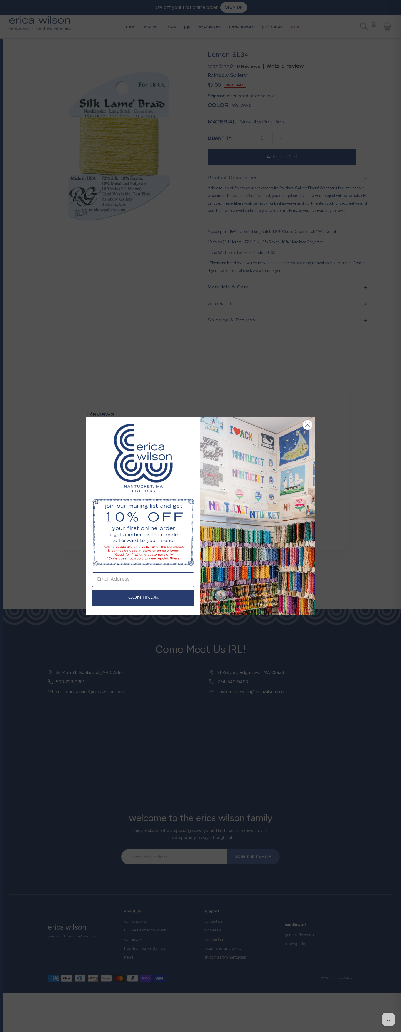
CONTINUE (143, 598)
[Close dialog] (307, 425)
